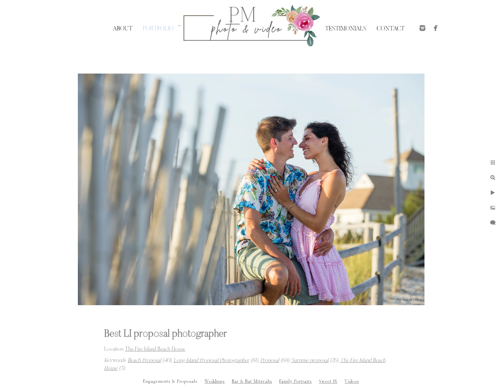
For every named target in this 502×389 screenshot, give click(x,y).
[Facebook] (436, 28)
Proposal (269, 360)
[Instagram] (422, 28)
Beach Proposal (144, 360)
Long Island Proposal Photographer (211, 360)
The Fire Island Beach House (155, 349)
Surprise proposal (310, 360)
